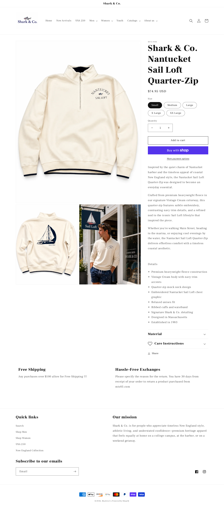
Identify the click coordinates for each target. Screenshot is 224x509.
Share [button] (155, 353)
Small (155, 105)
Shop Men (21, 432)
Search (20, 425)
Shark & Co (107, 501)
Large (189, 105)
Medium (172, 105)
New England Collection (29, 450)
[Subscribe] (75, 471)
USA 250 (21, 444)
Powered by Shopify (120, 501)
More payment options (178, 158)
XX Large (175, 113)
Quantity (152, 120)
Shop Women (23, 438)
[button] (93, 20)
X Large (156, 113)
